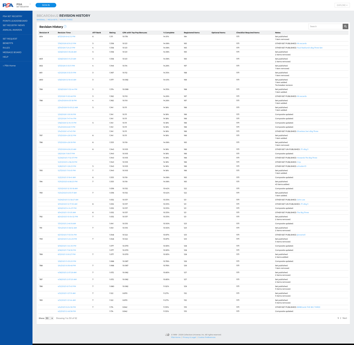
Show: (42, 318)
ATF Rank (96, 32)
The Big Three (66, 20)
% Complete (168, 32)
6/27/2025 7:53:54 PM (67, 235)
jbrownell (301, 235)
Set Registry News (14, 25)
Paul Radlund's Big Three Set (309, 48)
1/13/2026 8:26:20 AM (67, 149)
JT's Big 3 (304, 149)
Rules (6, 47)
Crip (299, 162)
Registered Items (192, 32)
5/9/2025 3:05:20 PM (67, 261)
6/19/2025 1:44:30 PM (67, 246)
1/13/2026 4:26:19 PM (67, 142)
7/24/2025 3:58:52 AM (67, 228)
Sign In (46, 5)
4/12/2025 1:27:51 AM (67, 293)
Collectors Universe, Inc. (194, 334)
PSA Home (176, 337)
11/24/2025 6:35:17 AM (67, 193)
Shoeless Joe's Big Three (307, 131)
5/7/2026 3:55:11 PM (66, 66)
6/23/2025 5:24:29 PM (67, 239)
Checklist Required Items (248, 32)
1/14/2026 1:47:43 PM (67, 131)
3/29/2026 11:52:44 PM (67, 89)
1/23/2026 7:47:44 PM (67, 118)
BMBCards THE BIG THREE (308, 307)
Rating (112, 32)
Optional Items (218, 32)
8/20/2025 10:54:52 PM (68, 216)
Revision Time (64, 32)
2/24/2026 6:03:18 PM (67, 100)
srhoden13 (301, 166)
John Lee (301, 200)
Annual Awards (12, 30)
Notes (278, 32)
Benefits (8, 43)
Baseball (41, 20)
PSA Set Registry (12, 16)
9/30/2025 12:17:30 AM (67, 204)
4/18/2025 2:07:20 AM (67, 279)
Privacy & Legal (189, 337)
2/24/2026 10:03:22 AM (68, 107)
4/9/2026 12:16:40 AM (67, 80)
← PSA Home (9, 65)
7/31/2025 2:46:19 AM (67, 223)
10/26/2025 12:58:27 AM (68, 200)
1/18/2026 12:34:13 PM (67, 123)
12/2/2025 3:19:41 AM (67, 177)
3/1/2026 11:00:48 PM (67, 96)
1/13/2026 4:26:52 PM (67, 135)
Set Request (10, 38)
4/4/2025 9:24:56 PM (67, 307)
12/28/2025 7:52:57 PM (67, 158)
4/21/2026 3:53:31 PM (67, 72)
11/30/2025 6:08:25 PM (67, 181)
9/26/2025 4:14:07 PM (67, 208)
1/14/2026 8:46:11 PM (66, 127)
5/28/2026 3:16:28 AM (67, 52)
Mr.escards (302, 43)
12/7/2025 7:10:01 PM (67, 170)
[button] (23, 5)
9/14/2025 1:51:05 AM (67, 212)
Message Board (12, 52)
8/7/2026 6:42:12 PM (66, 36)
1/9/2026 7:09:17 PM (66, 153)
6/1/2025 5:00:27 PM (67, 254)
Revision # (44, 32)
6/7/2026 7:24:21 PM (66, 48)
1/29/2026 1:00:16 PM (67, 114)
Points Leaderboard (15, 21)
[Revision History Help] (65, 26)
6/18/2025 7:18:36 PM (67, 250)
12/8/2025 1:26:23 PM (67, 166)
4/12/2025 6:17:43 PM (67, 286)
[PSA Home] (9, 5)
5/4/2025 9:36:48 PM (67, 265)
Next (345, 318)
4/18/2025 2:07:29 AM (67, 272)
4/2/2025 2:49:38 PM (67, 311)
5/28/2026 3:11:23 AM (67, 59)
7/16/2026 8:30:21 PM (67, 43)
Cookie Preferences (206, 337)
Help (5, 57)
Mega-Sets (52, 20)
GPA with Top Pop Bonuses (135, 32)
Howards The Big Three (307, 158)
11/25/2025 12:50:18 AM (68, 188)
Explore (342, 5)
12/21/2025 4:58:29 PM (67, 162)
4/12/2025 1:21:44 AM (67, 300)
